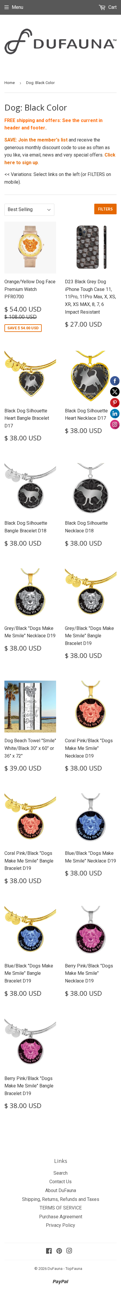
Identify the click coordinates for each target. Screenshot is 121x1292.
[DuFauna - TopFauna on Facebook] (49, 1251)
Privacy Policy (60, 1225)
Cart (112, 7)
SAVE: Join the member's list (36, 140)
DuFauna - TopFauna (65, 1268)
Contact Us (60, 1181)
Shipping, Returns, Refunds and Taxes (60, 1199)
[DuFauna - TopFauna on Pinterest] (59, 1251)
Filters (105, 209)
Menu (17, 7)
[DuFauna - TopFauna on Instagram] (69, 1251)
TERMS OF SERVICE (61, 1208)
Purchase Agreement (60, 1216)
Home (9, 82)
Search (60, 1173)
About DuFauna (60, 1190)
